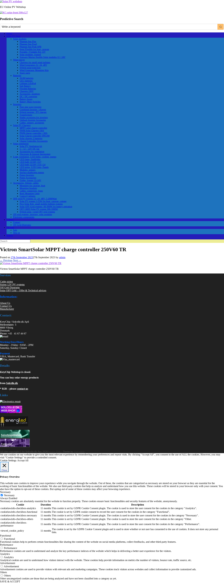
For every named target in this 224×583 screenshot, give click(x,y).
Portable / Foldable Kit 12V (33, 52)
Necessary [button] (5, 492)
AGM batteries (26, 78)
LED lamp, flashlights (30, 159)
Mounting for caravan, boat (32, 185)
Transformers (26, 115)
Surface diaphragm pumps (32, 172)
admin (62, 257)
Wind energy (19, 60)
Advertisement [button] (7, 563)
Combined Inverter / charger (33, 109)
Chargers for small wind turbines (35, 62)
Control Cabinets (27, 196)
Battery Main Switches (30, 102)
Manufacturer (7, 309)
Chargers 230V (27, 91)
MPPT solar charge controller (33, 128)
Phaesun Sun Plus (28, 41)
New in (16, 233)
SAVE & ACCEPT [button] (10, 581)
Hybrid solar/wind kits (30, 67)
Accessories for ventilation (32, 151)
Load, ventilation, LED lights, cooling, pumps (34, 157)
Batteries (17, 75)
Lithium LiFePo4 (28, 83)
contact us (22, 388)
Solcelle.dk (12, 383)
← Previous (6, 260)
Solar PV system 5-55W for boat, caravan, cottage (43, 201)
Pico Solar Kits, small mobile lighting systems (41, 204)
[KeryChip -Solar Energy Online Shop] (11, 1)
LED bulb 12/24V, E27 (30, 162)
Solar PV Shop (13, 36)
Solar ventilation (21, 143)
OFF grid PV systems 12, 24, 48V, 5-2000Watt (35, 198)
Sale (15, 230)
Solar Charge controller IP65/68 (35, 136)
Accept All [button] (22, 460)
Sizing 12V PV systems (12, 284)
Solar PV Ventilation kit (31, 146)
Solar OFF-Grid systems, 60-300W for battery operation (46, 206)
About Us (5, 303)
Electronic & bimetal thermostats (35, 154)
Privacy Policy (55, 451)
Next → (17, 260)
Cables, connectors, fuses (31, 191)
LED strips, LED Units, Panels (34, 167)
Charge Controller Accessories (34, 141)
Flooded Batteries (28, 88)
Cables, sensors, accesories (32, 123)
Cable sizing (6, 281)
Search (10, 235)
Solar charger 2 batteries (31, 138)
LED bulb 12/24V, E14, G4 (32, 164)
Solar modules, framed (30, 54)
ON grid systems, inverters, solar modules (32, 214)
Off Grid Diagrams (22, 225)
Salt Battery (25, 86)
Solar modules (19, 39)
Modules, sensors (27, 170)
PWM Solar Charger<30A (32, 130)
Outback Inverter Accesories (33, 120)
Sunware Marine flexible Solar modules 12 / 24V (42, 57)
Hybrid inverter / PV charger (33, 112)
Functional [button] (5, 535)
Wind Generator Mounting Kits (34, 70)
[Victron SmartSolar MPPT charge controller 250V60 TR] (30, 263)
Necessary (9, 495)
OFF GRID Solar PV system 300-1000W (39, 209)
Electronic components (23, 217)
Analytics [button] (5, 554)
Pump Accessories (28, 178)
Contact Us (6, 306)
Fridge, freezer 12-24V (30, 180)
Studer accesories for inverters (34, 117)
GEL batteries (26, 81)
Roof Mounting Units (30, 193)
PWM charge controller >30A (33, 133)
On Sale (10, 227)
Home (9, 33)
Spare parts (25, 73)
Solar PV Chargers (22, 125)
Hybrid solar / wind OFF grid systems (37, 212)
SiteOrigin (79, 451)
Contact (10, 219)
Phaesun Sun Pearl (28, 44)
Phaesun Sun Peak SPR (30, 47)
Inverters (17, 104)
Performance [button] (6, 544)
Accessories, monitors (30, 94)
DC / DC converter (28, 96)
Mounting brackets (28, 188)
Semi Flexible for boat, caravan (34, 49)
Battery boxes (26, 99)
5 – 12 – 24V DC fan (29, 149)
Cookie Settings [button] (8, 460)
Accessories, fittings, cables (26, 183)
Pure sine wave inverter (30, 107)
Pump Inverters (27, 175)
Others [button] (3, 572)
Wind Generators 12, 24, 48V (33, 65)
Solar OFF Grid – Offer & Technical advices (23, 290)
